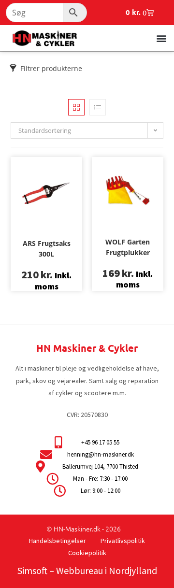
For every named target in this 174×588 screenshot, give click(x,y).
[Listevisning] (97, 107)
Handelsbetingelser (57, 540)
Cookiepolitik (87, 552)
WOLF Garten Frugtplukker (127, 247)
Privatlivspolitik (123, 540)
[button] (161, 38)
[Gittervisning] (76, 107)
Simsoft (32, 570)
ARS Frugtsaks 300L (47, 248)
